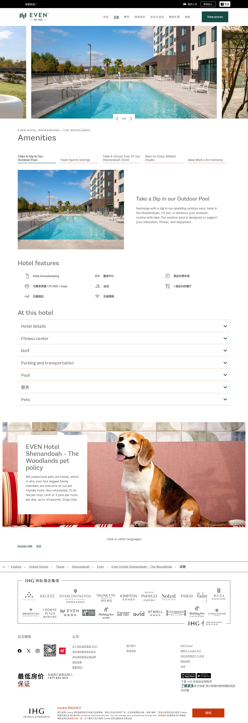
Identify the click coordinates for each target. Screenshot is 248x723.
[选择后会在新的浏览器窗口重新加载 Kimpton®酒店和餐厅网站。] (128, 595)
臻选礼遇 (174, 16)
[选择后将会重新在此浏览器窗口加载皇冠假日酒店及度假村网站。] (50, 612)
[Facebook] (20, 651)
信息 (106, 16)
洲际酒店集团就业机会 (84, 651)
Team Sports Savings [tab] (75, 160)
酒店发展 (77, 662)
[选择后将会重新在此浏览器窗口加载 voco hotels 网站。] (187, 595)
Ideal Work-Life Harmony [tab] (205, 160)
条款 (78, 715)
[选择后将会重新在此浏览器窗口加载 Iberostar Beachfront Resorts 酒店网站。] (31, 612)
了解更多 (187, 686)
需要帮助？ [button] (31, 4)
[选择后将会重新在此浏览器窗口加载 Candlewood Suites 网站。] (217, 612)
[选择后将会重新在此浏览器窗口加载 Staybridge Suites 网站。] (176, 612)
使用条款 (131, 650)
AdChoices (187, 645)
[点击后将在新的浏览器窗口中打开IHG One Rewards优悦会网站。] (205, 623)
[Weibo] (62, 651)
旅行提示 (131, 645)
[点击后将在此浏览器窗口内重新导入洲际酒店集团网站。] (42, 580)
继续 (208, 712)
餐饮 (127, 16)
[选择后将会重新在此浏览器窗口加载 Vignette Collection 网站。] (106, 595)
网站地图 (185, 661)
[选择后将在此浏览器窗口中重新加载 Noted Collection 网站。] (169, 595)
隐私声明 (74, 718)
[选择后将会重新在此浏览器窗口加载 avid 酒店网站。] (138, 612)
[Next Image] (130, 118)
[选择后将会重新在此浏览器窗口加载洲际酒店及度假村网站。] (75, 595)
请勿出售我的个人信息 (192, 656)
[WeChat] (50, 650)
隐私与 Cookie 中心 (191, 650)
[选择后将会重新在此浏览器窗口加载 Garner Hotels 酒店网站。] (123, 612)
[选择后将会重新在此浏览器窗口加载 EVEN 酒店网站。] (69, 612)
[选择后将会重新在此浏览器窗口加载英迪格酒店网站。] (149, 595)
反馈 (183, 666)
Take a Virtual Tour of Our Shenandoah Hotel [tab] (121, 158)
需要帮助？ (78, 667)
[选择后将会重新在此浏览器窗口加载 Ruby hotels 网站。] (202, 595)
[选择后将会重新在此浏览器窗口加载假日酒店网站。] (106, 612)
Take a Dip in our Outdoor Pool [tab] (30, 158)
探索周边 (140, 16)
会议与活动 (157, 16)
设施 (116, 16)
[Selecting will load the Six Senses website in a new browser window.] (29, 595)
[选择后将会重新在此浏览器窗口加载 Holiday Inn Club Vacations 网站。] (196, 612)
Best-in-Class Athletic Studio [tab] (160, 158)
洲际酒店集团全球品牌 (84, 656)
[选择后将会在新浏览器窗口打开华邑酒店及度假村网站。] (219, 595)
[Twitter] (28, 651)
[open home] (5, 567)
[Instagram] (37, 651)
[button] (224, 4)
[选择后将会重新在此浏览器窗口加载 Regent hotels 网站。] (47, 595)
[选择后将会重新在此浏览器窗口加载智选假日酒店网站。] (88, 612)
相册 (187, 16)
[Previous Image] (117, 118)
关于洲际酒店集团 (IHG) (85, 646)
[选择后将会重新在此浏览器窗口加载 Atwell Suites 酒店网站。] (155, 612)
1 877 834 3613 (58, 678)
